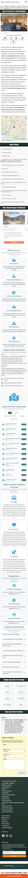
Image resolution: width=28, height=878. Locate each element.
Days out (25, 6)
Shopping (21, 416)
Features (13, 6)
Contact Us (5, 821)
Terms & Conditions (7, 827)
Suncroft (4, 789)
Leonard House (6, 787)
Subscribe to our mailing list (8, 850)
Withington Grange (7, 785)
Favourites (6, 818)
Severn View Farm (6, 791)
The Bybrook (5, 793)
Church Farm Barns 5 (7, 811)
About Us (4, 819)
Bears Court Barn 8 (7, 806)
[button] (3, 33)
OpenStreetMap (9, 140)
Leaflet (3, 140)
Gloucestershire (10, 35)
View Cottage (14, 242)
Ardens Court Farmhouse (8, 794)
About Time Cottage (7, 807)
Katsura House (6, 798)
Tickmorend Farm (6, 800)
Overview (6, 6)
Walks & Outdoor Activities (10, 416)
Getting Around (14, 419)
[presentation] (2, 23)
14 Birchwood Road (7, 809)
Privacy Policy (5, 823)
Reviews (19, 6)
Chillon (6, 226)
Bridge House (5, 796)
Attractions (16, 412)
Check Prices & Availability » (14, 876)
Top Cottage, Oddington (8, 783)
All (10, 412)
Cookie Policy (5, 825)
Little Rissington (17, 35)
